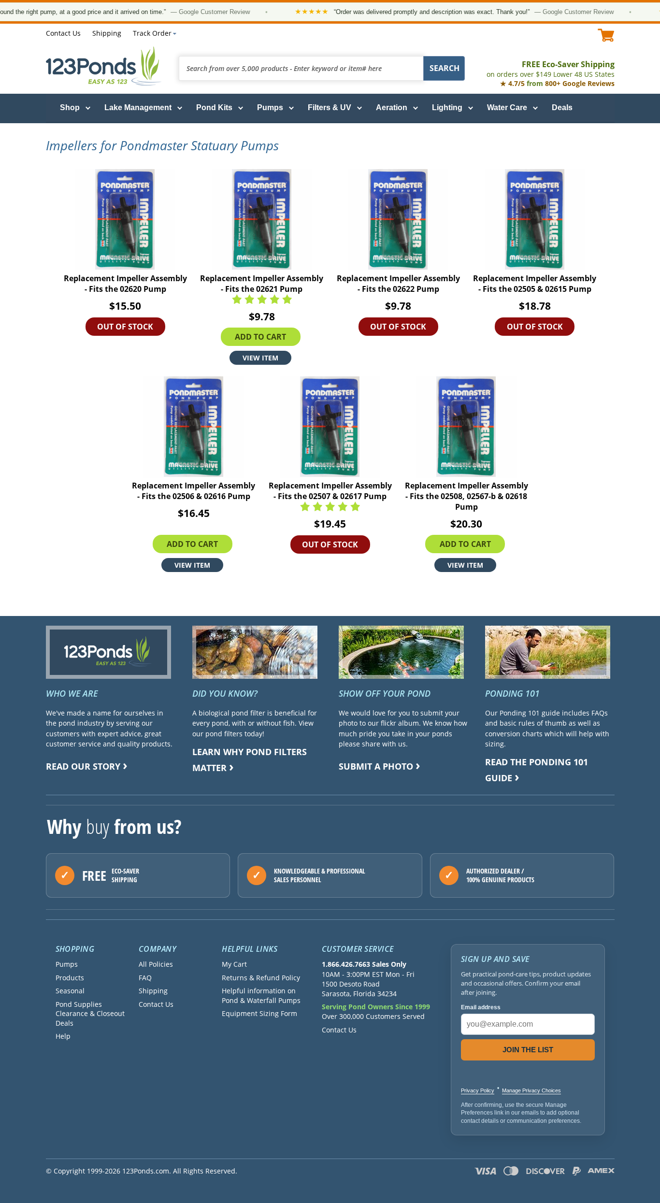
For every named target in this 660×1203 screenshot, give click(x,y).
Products (70, 977)
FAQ (145, 977)
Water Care (507, 107)
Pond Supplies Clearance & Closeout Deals (90, 1014)
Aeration (391, 107)
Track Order (152, 33)
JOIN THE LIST (527, 1049)
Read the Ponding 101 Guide (536, 770)
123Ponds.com (104, 66)
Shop (70, 107)
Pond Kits (214, 107)
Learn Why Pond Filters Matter (249, 759)
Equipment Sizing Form (259, 1013)
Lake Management (138, 107)
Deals (562, 107)
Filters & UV (329, 107)
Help (63, 1036)
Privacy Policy (477, 1090)
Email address (481, 1007)
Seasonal (70, 990)
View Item (260, 357)
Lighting (447, 107)
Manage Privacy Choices (531, 1090)
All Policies (156, 964)
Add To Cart (260, 336)
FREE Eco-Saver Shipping (551, 69)
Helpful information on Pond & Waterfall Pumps (261, 995)
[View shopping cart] (606, 35)
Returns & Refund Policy (261, 977)
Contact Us (63, 33)
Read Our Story (83, 766)
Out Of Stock (125, 326)
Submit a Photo (376, 766)
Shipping (106, 33)
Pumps (270, 107)
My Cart (234, 964)
